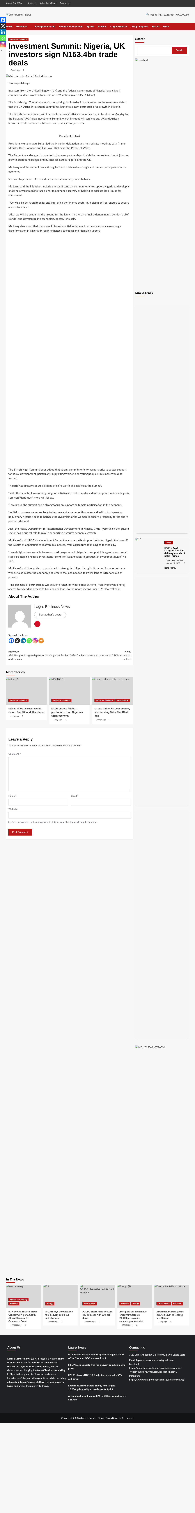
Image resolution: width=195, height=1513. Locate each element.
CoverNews (112, 1418)
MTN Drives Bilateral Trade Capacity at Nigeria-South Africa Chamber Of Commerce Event (96, 1357)
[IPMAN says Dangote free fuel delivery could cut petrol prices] (60, 1296)
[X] (17, 640)
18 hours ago (53, 1322)
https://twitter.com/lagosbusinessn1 (157, 1372)
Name (12, 796)
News (9, 26)
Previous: (38, 655)
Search (140, 39)
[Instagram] (35, 640)
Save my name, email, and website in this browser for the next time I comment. (54, 822)
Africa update (164, 1304)
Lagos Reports (119, 26)
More (166, 26)
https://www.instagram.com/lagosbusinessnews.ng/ (157, 1380)
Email (74, 796)
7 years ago (15, 70)
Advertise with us (48, 3)
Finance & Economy (71, 26)
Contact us (65, 3)
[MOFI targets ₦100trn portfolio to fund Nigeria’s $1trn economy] (69, 690)
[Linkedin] (23, 640)
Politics (102, 26)
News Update (122, 700)
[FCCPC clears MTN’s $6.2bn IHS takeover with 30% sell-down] (97, 1296)
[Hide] (1, 50)
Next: (100, 655)
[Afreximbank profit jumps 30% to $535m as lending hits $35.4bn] (171, 1296)
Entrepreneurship (45, 26)
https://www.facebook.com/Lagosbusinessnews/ (155, 1368)
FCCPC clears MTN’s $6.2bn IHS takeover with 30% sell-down (95, 1377)
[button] (187, 26)
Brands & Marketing (18, 1300)
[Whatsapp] (29, 640)
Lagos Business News (52, 607)
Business (21, 26)
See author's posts (50, 614)
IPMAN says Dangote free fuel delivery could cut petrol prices (59, 1314)
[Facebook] (11, 640)
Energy (168, 543)
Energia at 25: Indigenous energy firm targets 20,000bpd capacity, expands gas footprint (91, 1388)
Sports (90, 26)
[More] (41, 640)
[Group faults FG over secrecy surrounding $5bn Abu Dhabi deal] (112, 690)
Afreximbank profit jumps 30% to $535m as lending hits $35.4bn (97, 1398)
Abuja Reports (139, 26)
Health (155, 26)
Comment (14, 754)
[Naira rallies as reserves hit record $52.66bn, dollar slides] (26, 690)
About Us (32, 3)
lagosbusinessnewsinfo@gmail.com (155, 1360)
